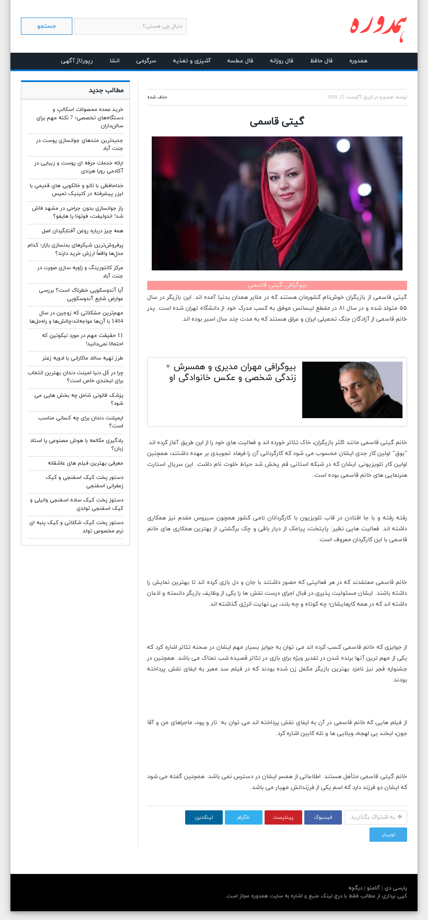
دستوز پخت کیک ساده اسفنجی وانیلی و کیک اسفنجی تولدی (76, 504)
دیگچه (355, 888)
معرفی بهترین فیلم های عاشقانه (85, 463)
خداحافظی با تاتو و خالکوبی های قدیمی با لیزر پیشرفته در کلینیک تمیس (76, 190)
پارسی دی (395, 888)
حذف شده (157, 97)
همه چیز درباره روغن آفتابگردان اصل (82, 231)
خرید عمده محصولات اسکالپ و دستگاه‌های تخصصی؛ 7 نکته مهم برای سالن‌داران (79, 118)
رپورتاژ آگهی (77, 61)
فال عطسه (240, 61)
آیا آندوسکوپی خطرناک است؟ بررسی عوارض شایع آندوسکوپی (81, 295)
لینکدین (204, 817)
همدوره (358, 61)
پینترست (283, 817)
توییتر (388, 834)
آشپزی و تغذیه (192, 61)
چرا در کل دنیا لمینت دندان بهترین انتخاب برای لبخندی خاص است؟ (75, 377)
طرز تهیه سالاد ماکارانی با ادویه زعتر (82, 358)
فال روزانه (281, 61)
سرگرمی (146, 61)
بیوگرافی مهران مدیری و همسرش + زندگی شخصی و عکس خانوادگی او (231, 372)
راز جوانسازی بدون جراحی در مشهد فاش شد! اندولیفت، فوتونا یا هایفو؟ (77, 213)
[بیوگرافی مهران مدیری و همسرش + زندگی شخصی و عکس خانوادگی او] (352, 392)
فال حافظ (321, 61)
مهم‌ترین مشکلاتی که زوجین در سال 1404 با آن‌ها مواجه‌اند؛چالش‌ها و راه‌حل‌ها (76, 317)
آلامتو (372, 888)
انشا (115, 61)
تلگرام (243, 817)
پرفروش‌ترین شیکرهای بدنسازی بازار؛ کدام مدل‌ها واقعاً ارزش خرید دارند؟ (75, 249)
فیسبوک (323, 817)
